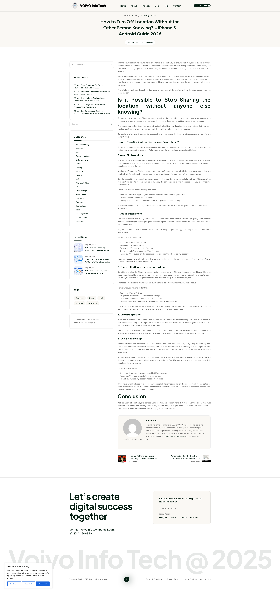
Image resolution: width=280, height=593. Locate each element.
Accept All (43, 584)
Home (123, 5)
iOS (77, 179)
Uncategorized (82, 214)
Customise (14, 584)
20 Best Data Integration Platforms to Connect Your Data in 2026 (89, 105)
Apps (78, 152)
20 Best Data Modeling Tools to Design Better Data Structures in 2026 (90, 99)
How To (79, 171)
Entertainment (82, 160)
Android (79, 148)
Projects (146, 5)
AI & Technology (83, 144)
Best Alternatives (83, 156)
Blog (157, 5)
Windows (80, 221)
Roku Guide (81, 194)
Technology (81, 206)
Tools (78, 210)
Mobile (91, 298)
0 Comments (147, 42)
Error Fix (79, 164)
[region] (28, 576)
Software (80, 198)
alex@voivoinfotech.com (174, 436)
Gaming (79, 168)
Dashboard (80, 298)
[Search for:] (91, 64)
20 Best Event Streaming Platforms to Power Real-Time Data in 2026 (89, 86)
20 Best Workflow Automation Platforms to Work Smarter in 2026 (92, 93)
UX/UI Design (81, 217)
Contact (177, 5)
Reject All (28, 584)
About (134, 5)
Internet (79, 175)
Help (166, 5)
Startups (79, 202)
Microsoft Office (82, 183)
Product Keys (81, 191)
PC (77, 187)
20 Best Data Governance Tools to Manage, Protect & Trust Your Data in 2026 (92, 112)
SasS (101, 298)
